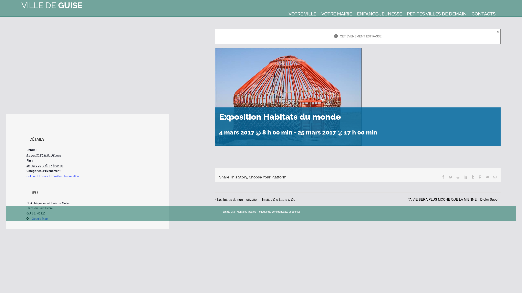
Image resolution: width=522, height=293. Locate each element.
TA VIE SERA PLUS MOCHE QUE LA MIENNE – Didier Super (453, 199)
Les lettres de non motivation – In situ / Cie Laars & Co (256, 199)
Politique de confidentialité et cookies (279, 211)
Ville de (51, 5)
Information (71, 176)
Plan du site (228, 211)
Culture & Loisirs (37, 176)
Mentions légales (246, 211)
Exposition (56, 176)
